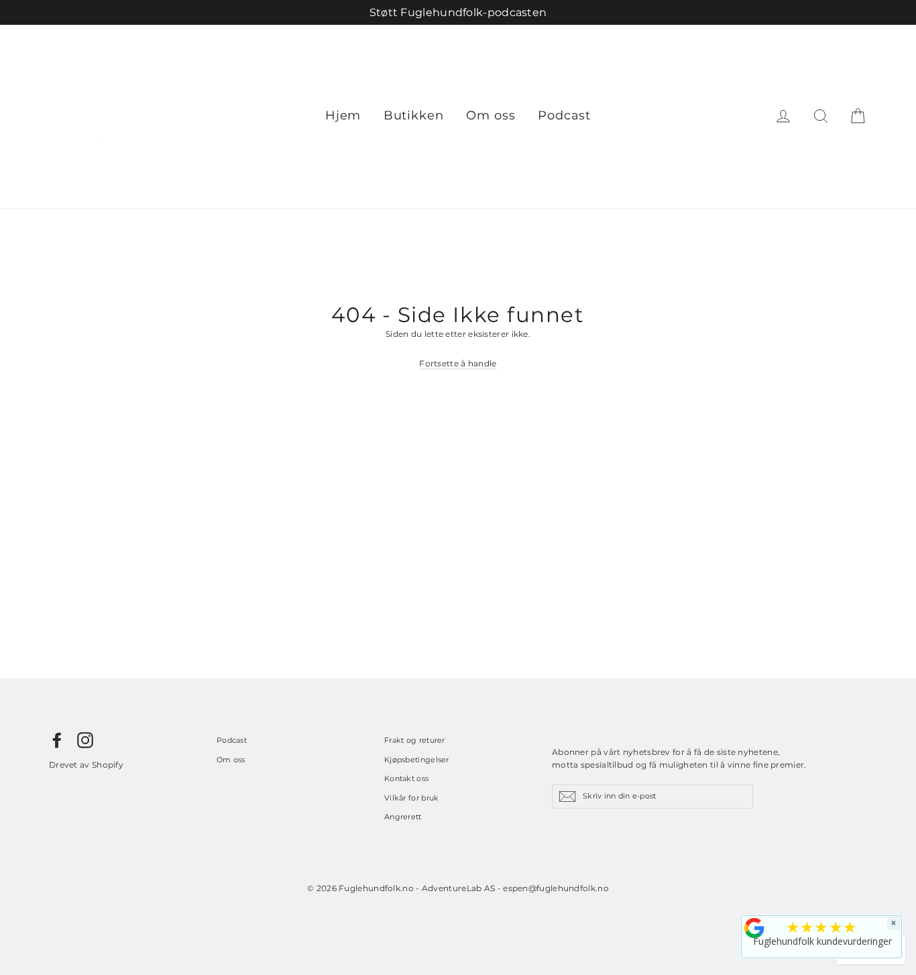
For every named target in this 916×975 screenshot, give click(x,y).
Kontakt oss (406, 778)
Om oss (490, 115)
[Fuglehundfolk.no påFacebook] (57, 740)
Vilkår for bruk (411, 798)
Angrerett (403, 816)
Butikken (414, 115)
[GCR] (754, 928)
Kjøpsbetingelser (416, 759)
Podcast (564, 115)
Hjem (343, 115)
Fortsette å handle (457, 363)
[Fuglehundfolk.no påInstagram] (85, 740)
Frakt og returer (414, 740)
